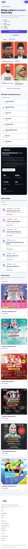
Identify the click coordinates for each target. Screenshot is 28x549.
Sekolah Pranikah (4, 523)
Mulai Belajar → (17, 88)
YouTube (3, 540)
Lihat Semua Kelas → (6, 97)
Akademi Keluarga (5, 525)
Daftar (2, 517)
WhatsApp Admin (5, 536)
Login (26, 1)
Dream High (3, 530)
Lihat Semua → (5, 204)
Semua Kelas (4, 513)
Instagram (3, 538)
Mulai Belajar (14, 35)
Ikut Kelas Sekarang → (9, 169)
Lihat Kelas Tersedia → (14, 31)
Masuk (2, 515)
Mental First (3, 528)
